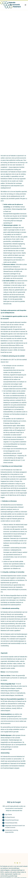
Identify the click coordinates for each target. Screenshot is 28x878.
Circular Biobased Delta (11, 823)
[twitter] (14, 862)
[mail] (19, 862)
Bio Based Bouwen (10, 817)
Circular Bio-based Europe (12, 820)
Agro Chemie (8, 814)
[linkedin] (17, 862)
